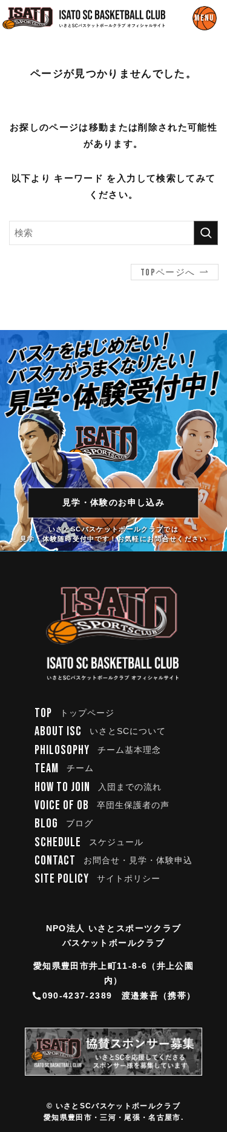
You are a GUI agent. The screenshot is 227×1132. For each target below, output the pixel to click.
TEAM (64, 768)
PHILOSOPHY (98, 750)
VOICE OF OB (102, 805)
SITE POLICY (98, 879)
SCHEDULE (89, 842)
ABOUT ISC (100, 731)
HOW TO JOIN (98, 787)
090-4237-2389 (77, 995)
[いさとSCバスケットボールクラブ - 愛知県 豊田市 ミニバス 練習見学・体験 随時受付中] (84, 18)
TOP (75, 713)
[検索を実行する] (206, 233)
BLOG (64, 824)
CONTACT (114, 861)
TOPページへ (167, 272)
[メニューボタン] (204, 18)
